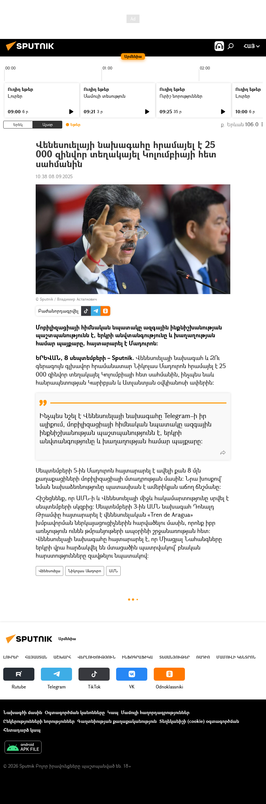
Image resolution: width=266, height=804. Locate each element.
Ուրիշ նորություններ (181, 96)
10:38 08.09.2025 (54, 176)
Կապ (112, 712)
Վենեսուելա (49, 571)
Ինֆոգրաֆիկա (137, 657)
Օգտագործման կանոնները (75, 712)
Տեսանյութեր (174, 657)
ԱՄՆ (113, 571)
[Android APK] (23, 748)
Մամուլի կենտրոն (236, 657)
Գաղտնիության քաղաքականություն (117, 721)
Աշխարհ (62, 657)
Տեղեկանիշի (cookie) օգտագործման (199, 721)
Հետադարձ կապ (22, 730)
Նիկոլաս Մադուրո (84, 571)
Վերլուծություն (96, 657)
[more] (222, 452)
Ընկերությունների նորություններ (39, 721)
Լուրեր (15, 96)
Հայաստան (36, 657)
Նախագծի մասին (22, 712)
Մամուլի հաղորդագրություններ (155, 712)
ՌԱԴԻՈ (203, 657)
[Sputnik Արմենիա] (31, 51)
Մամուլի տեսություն (105, 96)
